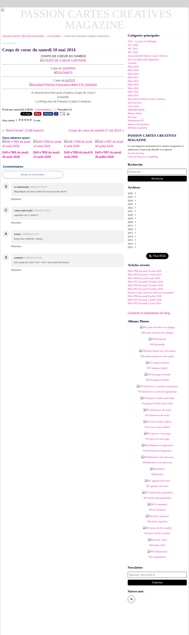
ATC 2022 (133, 52)
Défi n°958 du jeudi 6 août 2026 (144, 278)
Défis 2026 (133, 95)
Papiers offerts (135, 113)
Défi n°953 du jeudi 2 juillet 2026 (145, 299)
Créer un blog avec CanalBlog (143, 156)
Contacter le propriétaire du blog (149, 313)
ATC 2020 (133, 45)
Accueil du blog (136, 153)
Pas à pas (132, 117)
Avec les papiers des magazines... (144, 59)
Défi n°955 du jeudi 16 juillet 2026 (145, 289)
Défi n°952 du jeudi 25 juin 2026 (144, 303)
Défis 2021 (133, 77)
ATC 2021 (133, 48)
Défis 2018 (133, 66)
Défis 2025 (133, 91)
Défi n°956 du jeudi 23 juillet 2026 (145, 285)
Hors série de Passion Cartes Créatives (146, 99)
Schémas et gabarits (137, 127)
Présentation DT (136, 120)
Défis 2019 (133, 70)
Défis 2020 (133, 73)
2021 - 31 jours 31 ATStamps (142, 41)
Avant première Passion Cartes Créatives (148, 55)
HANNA (69, 68)
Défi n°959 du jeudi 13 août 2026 (144, 274)
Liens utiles (133, 106)
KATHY (70, 80)
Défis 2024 (133, 88)
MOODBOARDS (136, 109)
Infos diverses (134, 102)
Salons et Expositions (138, 124)
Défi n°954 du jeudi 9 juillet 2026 (145, 296)
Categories (54, 36)
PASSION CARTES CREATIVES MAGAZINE (23, 36)
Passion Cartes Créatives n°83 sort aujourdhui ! (151, 292)
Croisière (132, 63)
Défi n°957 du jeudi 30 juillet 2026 (145, 281)
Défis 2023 (133, 84)
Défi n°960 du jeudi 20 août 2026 (144, 271)
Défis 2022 (133, 81)
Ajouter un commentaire (33, 174)
